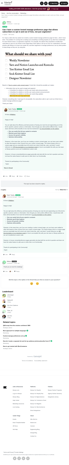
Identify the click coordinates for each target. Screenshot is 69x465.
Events (14, 419)
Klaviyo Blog (16, 397)
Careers (32, 426)
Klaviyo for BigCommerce (37, 397)
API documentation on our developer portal (25, 147)
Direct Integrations (35, 410)
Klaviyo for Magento (35, 403)
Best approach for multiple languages (14, 330)
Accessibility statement (40, 360)
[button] (2, 3)
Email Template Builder (19, 422)
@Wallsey (12, 114)
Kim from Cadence (12, 305)
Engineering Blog (35, 429)
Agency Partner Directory (55, 393)
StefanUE (10, 300)
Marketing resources (18, 403)
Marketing (23, 13)
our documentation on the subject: (49, 128)
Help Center (16, 400)
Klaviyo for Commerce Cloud (38, 400)
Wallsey (9, 22)
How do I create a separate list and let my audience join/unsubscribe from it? (26, 341)
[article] (34, 225)
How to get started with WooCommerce (15, 346)
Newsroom (33, 422)
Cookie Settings (19, 452)
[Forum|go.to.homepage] (8, 3)
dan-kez (9, 315)
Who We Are (33, 419)
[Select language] (46, 3)
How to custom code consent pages (18, 85)
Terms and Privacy (8, 452)
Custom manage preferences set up (14, 336)
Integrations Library (53, 397)
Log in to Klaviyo (17, 393)
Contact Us (33, 436)
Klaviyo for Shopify (35, 390)
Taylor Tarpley (12, 109)
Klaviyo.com (16, 390)
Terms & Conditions (27, 360)
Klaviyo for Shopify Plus (36, 393)
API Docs (15, 426)
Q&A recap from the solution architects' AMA (16, 325)
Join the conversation (13, 13)
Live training (16, 407)
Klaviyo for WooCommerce (37, 407)
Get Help (15, 429)
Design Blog (33, 432)
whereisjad (10, 295)
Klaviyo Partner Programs (55, 390)
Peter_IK (9, 310)
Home (3, 13)
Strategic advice (7, 327)
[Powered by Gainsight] (34, 357)
